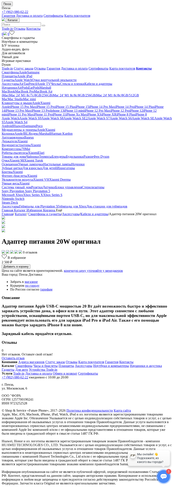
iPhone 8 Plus (125, 114)
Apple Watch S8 (52, 118)
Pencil (33, 84)
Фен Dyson (101, 156)
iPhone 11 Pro (43, 114)
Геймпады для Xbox (72, 206)
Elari (41, 153)
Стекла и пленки (72, 84)
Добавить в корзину (16, 266)
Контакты (33, 28)
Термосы (45, 156)
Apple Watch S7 (99, 118)
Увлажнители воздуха (17, 179)
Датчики (49, 187)
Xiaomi (45, 103)
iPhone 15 (82, 107)
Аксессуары (10, 84)
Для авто (21, 369)
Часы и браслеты (45, 366)
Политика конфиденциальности (89, 410)
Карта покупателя (77, 15)
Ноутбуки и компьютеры (20, 41)
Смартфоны (10, 72)
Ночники (78, 164)
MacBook (8, 91)
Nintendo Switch (13, 199)
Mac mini (29, 99)
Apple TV (44, 84)
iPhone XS (94, 114)
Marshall (45, 87)
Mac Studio (15, 99)
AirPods (22, 87)
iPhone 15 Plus (65, 107)
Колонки (8, 133)
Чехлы (55, 84)
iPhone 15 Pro (45, 107)
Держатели (10, 141)
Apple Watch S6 (121, 118)
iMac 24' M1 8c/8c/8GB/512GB (117, 95)
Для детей (49, 168)
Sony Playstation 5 (37, 191)
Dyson (6, 64)
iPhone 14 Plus (144, 107)
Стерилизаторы (93, 187)
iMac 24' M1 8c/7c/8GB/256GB (30, 95)
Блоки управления (68, 187)
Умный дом (10, 57)
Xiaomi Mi (17, 160)
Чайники (32, 156)
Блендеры (59, 156)
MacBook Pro (24, 91)
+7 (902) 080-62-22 (15, 12)
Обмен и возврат (65, 373)
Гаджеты (8, 80)
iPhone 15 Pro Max (23, 107)
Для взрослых (32, 168)
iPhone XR (108, 114)
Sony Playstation (13, 191)
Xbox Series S (52, 195)
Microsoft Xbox (12, 195)
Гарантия (8, 15)
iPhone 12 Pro (119, 110)
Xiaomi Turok (33, 160)
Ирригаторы (66, 168)
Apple (23, 72)
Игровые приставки (16, 61)
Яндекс (33, 133)
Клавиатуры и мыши (17, 103)
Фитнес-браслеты (14, 176)
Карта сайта (122, 410)
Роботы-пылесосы (15, 153)
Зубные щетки (12, 168)
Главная (7, 214)
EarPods (33, 87)
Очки (6, 160)
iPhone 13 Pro (40, 110)
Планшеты (9, 76)
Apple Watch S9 (30, 118)
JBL (25, 133)
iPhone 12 (136, 110)
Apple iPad (24, 76)
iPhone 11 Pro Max (21, 114)
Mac (5, 99)
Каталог (13, 20)
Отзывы (19, 28)
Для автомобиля (13, 53)
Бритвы (7, 172)
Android (7, 126)
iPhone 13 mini (74, 110)
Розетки (37, 187)
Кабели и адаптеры (98, 84)
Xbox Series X (33, 195)
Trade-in (7, 28)
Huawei (18, 126)
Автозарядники (13, 137)
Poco (39, 126)
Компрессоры (11, 149)
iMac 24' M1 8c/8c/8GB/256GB (73, 95)
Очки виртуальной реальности (54, 80)
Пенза (7, 4)
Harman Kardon (62, 133)
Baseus (29, 137)
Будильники (75, 156)
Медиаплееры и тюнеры (19, 130)
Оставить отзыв (13, 358)
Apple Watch (23, 80)
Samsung (33, 72)
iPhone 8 (141, 114)
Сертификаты (53, 15)
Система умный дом (16, 187)
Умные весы (11, 183)
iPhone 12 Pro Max (97, 110)
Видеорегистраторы (16, 145)
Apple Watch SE (143, 118)
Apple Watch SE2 (75, 118)
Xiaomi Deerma (60, 179)
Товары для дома (14, 156)
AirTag (24, 84)
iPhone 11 (59, 114)
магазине (31, 282)
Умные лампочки (30, 164)
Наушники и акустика (146, 366)
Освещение (10, 164)
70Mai (25, 149)
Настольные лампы (57, 164)
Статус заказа (23, 68)
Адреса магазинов (31, 362)
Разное (88, 156)
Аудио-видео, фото (15, 49)
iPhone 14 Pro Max (102, 107)
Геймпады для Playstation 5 (38, 206)
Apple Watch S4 (16, 122)
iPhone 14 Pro (124, 107)
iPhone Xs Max (76, 114)
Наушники (9, 87)
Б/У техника (10, 45)
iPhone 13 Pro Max (18, 110)
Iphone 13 (57, 110)
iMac (5, 95)
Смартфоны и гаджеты (18, 38)
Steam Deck (10, 202)
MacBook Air (43, 91)
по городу (32, 285)
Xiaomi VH (41, 179)
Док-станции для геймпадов (106, 206)
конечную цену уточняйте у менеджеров (93, 270)
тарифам (46, 289)
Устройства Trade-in (43, 369)
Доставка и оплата (29, 15)
